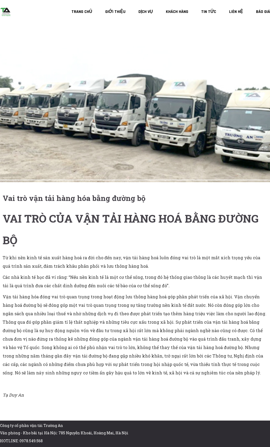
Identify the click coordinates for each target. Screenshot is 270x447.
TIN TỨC (208, 12)
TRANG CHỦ (81, 12)
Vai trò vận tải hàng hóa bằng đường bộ (74, 198)
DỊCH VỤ (145, 12)
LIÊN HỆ (236, 12)
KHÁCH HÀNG (177, 12)
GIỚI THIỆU (115, 12)
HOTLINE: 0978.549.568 (21, 440)
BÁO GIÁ (263, 12)
